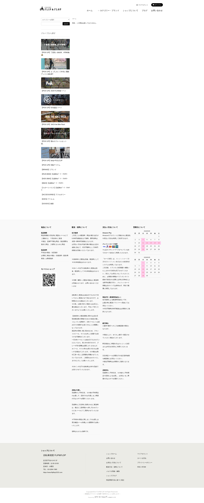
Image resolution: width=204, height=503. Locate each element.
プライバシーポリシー (144, 462)
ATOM (144, 467)
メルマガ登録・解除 (113, 471)
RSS (138, 467)
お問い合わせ (157, 10)
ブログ (144, 10)
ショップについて (130, 10)
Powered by (91, 497)
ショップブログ (111, 475)
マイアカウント (143, 5)
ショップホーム (111, 454)
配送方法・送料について (114, 467)
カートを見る (141, 458)
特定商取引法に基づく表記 (115, 480)
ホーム (90, 10)
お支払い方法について (113, 462)
